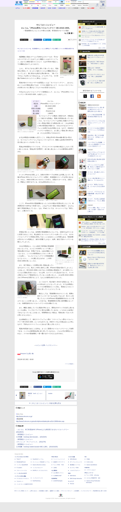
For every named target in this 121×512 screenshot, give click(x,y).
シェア (39, 39)
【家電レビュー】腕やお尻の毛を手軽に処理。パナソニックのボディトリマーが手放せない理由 (93, 33)
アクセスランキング (88, 21)
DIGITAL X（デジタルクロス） (40, 470)
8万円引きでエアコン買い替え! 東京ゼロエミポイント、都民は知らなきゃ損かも (96, 109)
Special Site (86, 51)
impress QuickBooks (91, 464)
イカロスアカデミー (75, 470)
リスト (30, 39)
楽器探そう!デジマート (59, 462)
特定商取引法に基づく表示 (100, 491)
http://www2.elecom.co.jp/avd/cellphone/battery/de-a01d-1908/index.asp (40, 421)
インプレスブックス (38, 478)
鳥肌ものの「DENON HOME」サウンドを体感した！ (95, 69)
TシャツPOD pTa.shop (92, 475)
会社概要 (76, 491)
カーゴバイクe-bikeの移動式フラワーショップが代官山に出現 (96, 130)
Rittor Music (55, 456)
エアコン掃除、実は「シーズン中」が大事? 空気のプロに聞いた (96, 209)
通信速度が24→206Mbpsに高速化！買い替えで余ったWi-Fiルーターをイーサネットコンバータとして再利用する (93, 241)
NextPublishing (36, 481)
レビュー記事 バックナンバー (46, 345)
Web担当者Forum (21, 462)
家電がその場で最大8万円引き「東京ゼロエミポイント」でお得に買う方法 (96, 265)
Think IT (19, 459)
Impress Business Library (39, 464)
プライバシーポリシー (66, 491)
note (58, 39)
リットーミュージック (59, 459)
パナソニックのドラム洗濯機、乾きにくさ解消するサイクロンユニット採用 (96, 166)
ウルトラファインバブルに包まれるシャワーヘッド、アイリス (96, 122)
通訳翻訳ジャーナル (75, 464)
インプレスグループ (86, 491)
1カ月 (102, 24)
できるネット (20, 481)
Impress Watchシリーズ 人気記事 (93, 217)
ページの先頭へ (69, 364)
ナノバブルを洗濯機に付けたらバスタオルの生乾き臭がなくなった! (96, 252)
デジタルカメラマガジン (23, 478)
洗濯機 (82, 8)
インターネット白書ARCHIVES (25, 484)
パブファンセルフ (91, 470)
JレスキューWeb (74, 467)
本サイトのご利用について (21, 491)
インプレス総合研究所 (22, 464)
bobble (50, 393)
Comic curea (89, 462)
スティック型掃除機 (73, 8)
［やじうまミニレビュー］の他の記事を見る (46, 403)
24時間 (88, 24)
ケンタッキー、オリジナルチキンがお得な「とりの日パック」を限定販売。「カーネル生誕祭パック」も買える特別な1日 (93, 232)
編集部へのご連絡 (54, 491)
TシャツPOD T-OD (58, 464)
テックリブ (71, 481)
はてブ (48, 39)
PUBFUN (87, 467)
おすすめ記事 (86, 247)
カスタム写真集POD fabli (93, 478)
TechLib (72, 483)
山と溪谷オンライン (58, 472)
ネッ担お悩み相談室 (22, 473)
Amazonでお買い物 (26, 353)
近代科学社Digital (57, 481)
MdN (69, 473)
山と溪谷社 (54, 470)
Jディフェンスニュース (76, 462)
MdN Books (73, 475)
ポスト (25, 39)
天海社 (88, 459)
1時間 (81, 24)
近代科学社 (54, 478)
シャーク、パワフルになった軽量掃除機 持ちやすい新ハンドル (96, 193)
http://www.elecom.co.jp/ (24, 416)
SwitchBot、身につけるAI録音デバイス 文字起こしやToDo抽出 (96, 137)
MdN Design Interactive (76, 478)
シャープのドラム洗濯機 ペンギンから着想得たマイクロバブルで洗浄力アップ (96, 144)
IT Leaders (19, 467)
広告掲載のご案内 (43, 491)
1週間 (95, 24)
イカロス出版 (71, 456)
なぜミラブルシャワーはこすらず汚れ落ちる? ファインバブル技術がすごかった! (96, 154)
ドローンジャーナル (22, 470)
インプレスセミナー (38, 467)
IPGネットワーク (89, 472)
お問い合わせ (33, 491)
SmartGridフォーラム (38, 459)
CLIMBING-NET (57, 475)
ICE (85, 456)
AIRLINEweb (73, 459)
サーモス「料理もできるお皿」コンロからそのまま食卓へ (96, 186)
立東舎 (55, 467)
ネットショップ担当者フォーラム (41, 462)
